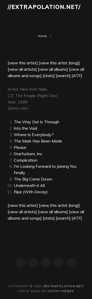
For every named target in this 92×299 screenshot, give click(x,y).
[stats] (49, 75)
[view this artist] (23, 62)
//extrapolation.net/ (44, 6)
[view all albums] (53, 69)
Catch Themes (61, 291)
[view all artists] (22, 69)
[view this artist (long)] (59, 62)
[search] (63, 75)
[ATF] (77, 75)
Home (42, 36)
